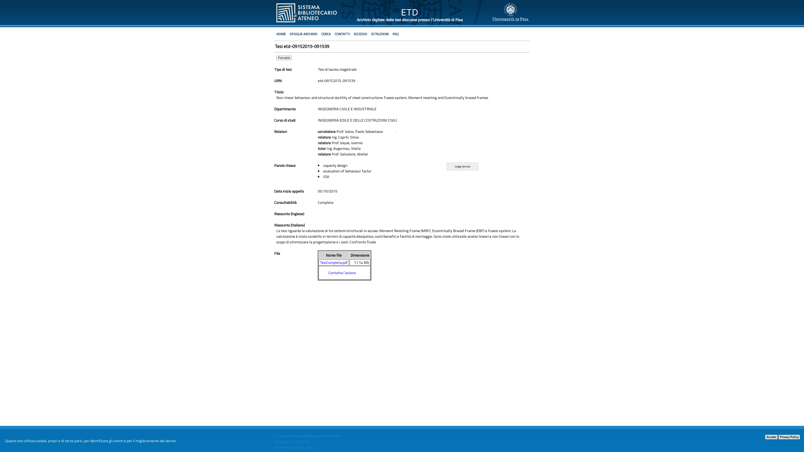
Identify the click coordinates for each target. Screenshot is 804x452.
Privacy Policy (789, 437)
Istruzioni (380, 33)
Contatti (342, 33)
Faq (396, 33)
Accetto (771, 437)
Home (281, 33)
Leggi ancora (462, 166)
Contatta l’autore (342, 273)
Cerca (326, 33)
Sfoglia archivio (303, 33)
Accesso (360, 33)
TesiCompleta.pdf (334, 262)
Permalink (284, 57)
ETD (409, 12)
